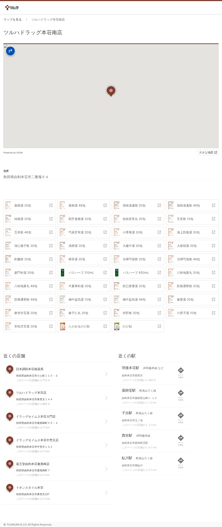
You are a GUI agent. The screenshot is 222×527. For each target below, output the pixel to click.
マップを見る (12, 19)
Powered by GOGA (13, 152)
